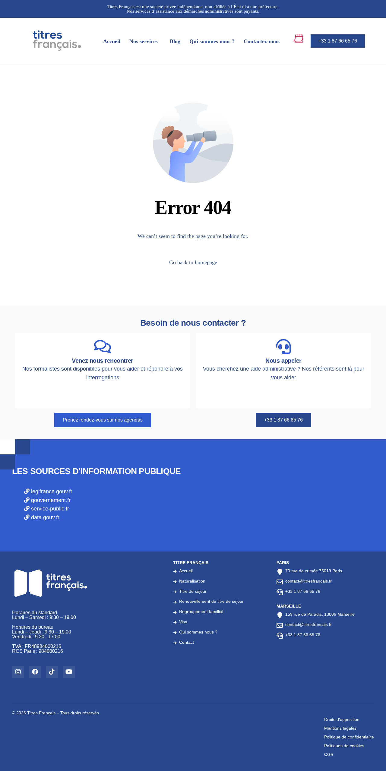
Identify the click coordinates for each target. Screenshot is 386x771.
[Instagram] (18, 672)
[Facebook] (35, 672)
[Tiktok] (52, 672)
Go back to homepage (193, 262)
